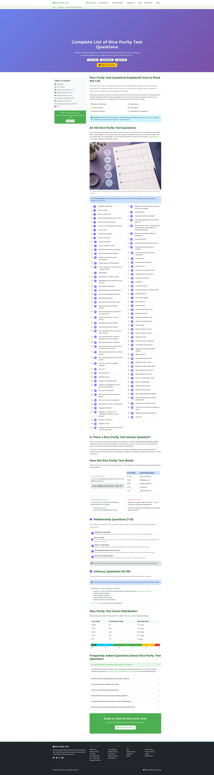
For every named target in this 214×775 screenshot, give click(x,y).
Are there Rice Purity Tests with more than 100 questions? (111, 701)
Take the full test (96, 603)
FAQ (58, 106)
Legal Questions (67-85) (64, 101)
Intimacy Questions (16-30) (64, 92)
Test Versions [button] (103, 3)
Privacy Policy (149, 749)
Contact (147, 754)
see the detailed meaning (143, 591)
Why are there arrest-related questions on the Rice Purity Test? (113, 707)
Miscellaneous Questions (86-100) (67, 104)
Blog (139, 3)
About (158, 3)
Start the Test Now (126, 728)
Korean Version (130, 752)
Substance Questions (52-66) (65, 98)
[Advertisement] (107, 26)
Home (54, 7)
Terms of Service (150, 752)
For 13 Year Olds (94, 758)
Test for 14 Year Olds (131, 671)
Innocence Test (94, 752)
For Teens (92, 754)
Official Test (93, 749)
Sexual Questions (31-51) (64, 95)
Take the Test (70, 121)
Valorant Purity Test (95, 760)
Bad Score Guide (113, 756)
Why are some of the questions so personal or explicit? (110, 678)
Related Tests (149, 756)
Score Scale (111, 754)
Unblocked (129, 754)
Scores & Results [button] (117, 3)
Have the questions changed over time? (105, 684)
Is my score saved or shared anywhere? (105, 690)
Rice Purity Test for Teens (114, 671)
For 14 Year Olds (94, 756)
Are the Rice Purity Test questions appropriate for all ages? (111, 664)
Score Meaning (112, 749)
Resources (61, 7)
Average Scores (112, 752)
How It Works (61, 87)
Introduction (60, 84)
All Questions (112, 758)
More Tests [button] (148, 3)
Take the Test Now (108, 65)
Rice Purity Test (62, 3)
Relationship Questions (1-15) (65, 90)
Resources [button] (130, 3)
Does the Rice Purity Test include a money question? (109, 696)
